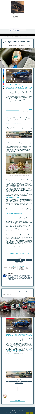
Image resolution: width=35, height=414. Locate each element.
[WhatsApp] (3, 80)
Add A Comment (17, 400)
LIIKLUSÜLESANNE (14, 45)
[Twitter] (3, 72)
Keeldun (27, 412)
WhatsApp (13, 381)
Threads (28, 381)
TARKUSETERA (26, 45)
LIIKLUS (17, 410)
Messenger (23, 381)
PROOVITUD (14, 410)
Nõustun (31, 412)
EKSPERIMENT (10, 45)
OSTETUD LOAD (18, 45)
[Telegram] (3, 86)
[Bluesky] (3, 82)
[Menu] (9, 35)
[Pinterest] (3, 84)
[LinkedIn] (3, 74)
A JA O (20, 410)
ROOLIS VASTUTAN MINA (22, 45)
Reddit (17, 261)
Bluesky (21, 261)
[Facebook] (3, 70)
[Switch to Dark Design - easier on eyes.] (24, 29)
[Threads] (3, 88)
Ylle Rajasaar (5, 44)
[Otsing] (25, 32)
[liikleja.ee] (16, 30)
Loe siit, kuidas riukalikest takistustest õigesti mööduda (18, 253)
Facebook (18, 381)
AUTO (23, 410)
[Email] (3, 76)
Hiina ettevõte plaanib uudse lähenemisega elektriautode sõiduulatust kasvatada (23, 268)
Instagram (8, 381)
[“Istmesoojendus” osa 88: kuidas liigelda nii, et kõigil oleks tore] (17, 316)
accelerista (4, 294)
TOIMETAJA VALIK (30, 45)
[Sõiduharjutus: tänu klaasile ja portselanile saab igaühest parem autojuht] (17, 67)
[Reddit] (3, 78)
